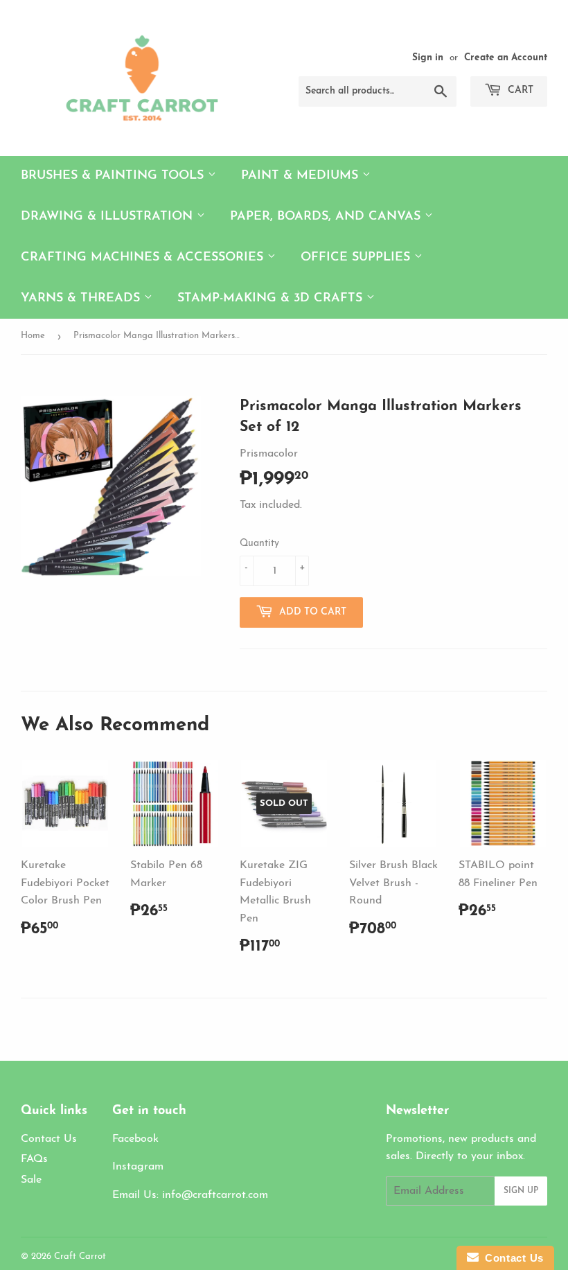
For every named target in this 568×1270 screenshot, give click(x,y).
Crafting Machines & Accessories (144, 258)
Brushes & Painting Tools (114, 176)
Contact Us (49, 1139)
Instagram (137, 1166)
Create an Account (505, 57)
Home (33, 335)
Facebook (135, 1139)
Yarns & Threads (82, 298)
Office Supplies (357, 258)
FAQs (34, 1159)
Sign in (427, 57)
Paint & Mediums (301, 176)
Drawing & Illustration (109, 217)
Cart (519, 90)
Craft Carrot (80, 1256)
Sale (31, 1179)
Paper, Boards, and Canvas (327, 217)
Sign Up (521, 1191)
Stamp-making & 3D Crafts (271, 298)
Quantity (259, 543)
